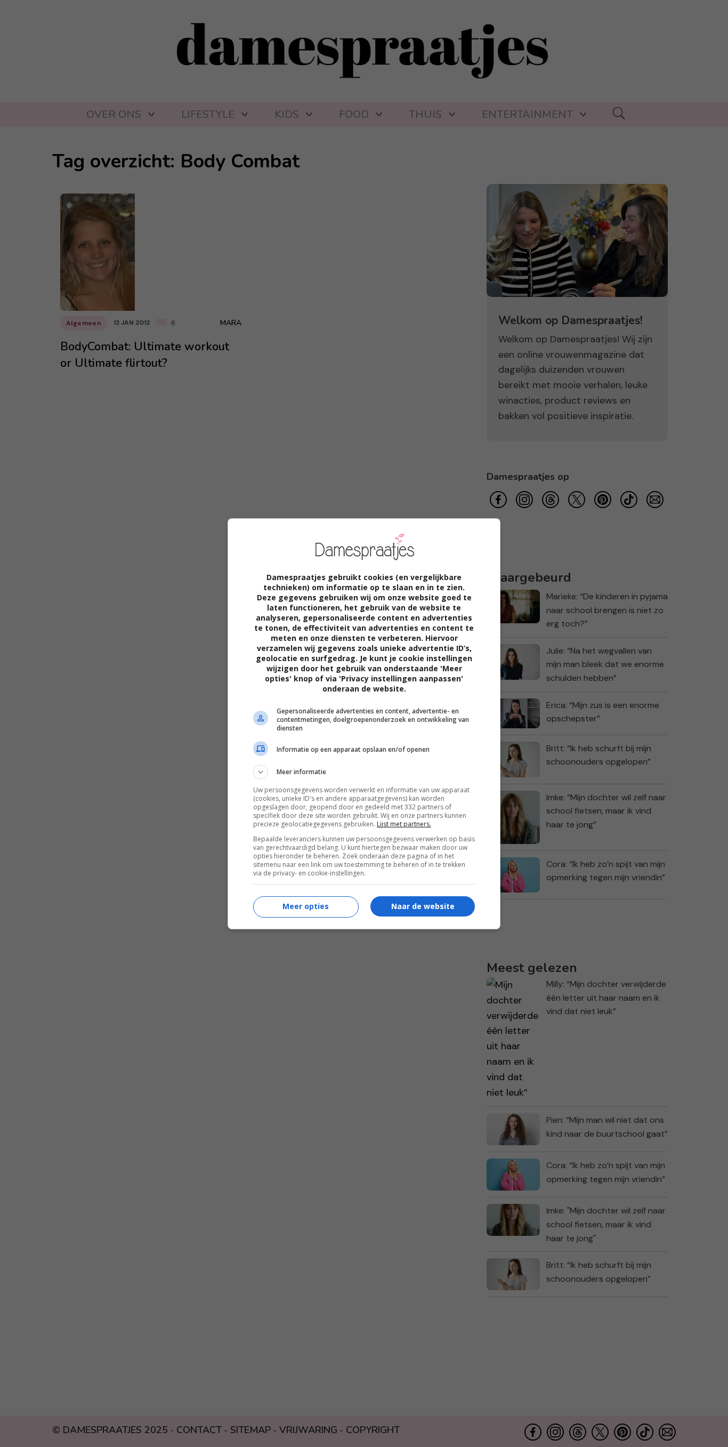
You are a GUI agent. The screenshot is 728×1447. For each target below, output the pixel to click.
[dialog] (364, 723)
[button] (364, 772)
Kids (286, 114)
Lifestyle (207, 114)
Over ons (113, 114)
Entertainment (527, 114)
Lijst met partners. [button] (404, 824)
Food (354, 114)
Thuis (425, 114)
